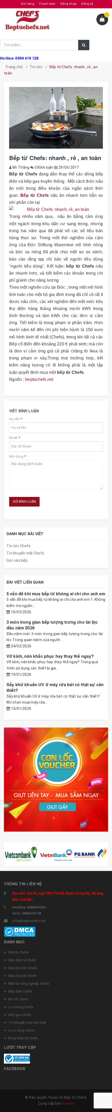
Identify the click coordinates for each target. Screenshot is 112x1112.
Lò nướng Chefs (21, 1007)
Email (14, 438)
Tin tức (36, 67)
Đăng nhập (68, 3)
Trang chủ (14, 67)
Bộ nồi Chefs (18, 999)
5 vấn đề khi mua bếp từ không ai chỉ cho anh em (56, 594)
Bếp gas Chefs (19, 1015)
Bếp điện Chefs (20, 991)
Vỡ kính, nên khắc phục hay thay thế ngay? (50, 656)
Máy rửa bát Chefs (22, 976)
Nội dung (17, 456)
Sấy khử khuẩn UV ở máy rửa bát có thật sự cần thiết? (55, 687)
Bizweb (67, 1103)
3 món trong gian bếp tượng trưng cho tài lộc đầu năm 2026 (52, 625)
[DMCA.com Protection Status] (19, 931)
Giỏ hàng (27, 3)
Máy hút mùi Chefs (22, 968)
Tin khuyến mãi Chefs (25, 553)
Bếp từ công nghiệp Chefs (28, 983)
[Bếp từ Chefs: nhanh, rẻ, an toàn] (56, 209)
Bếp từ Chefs (18, 952)
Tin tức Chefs (18, 546)
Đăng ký (87, 3)
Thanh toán (47, 3)
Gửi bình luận (24, 501)
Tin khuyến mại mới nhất (27, 1023)
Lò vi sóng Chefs (21, 1030)
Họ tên (15, 419)
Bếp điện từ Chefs (22, 960)
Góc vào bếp (17, 560)
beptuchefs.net (39, 379)
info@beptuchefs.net (29, 921)
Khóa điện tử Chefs (23, 1038)
